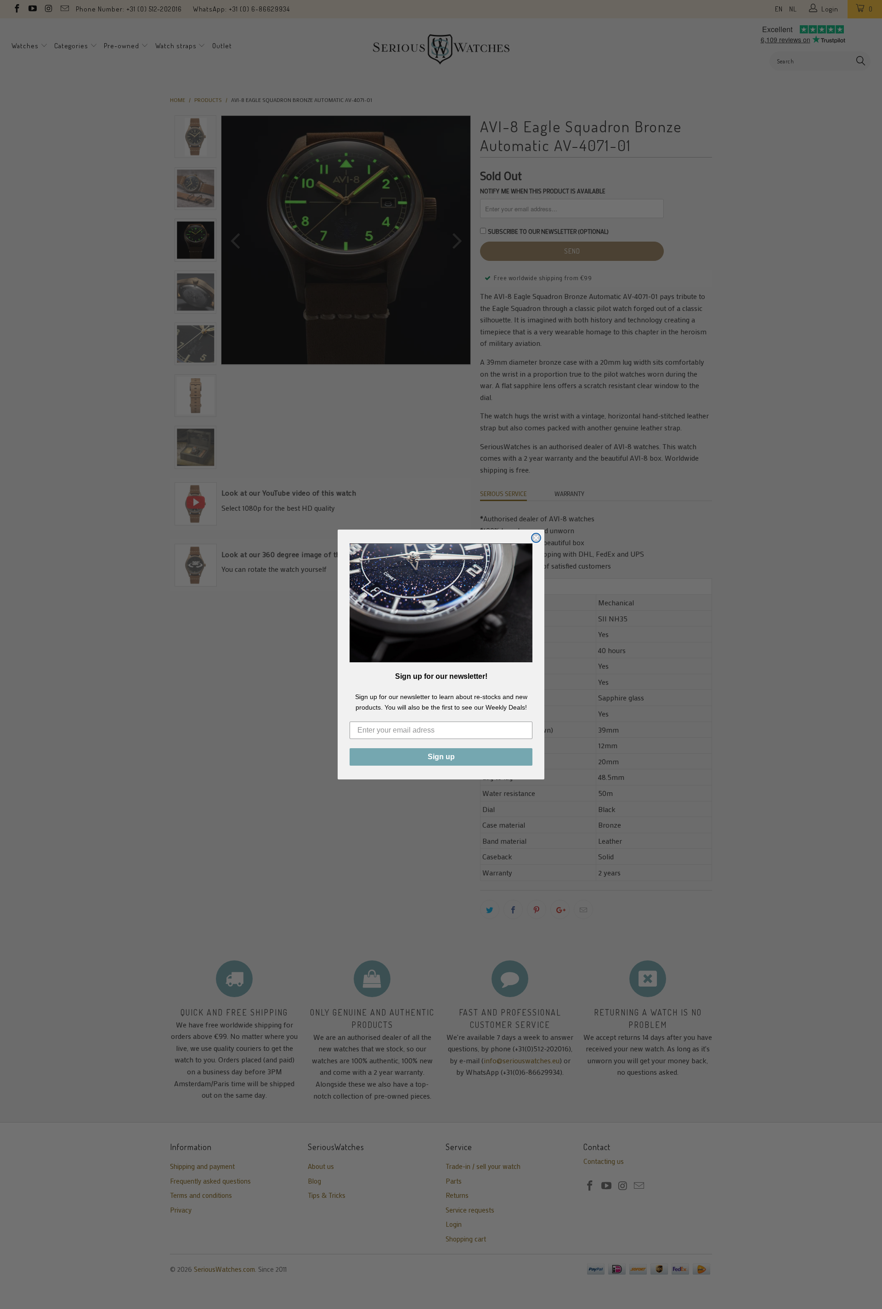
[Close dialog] (536, 537)
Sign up (441, 757)
